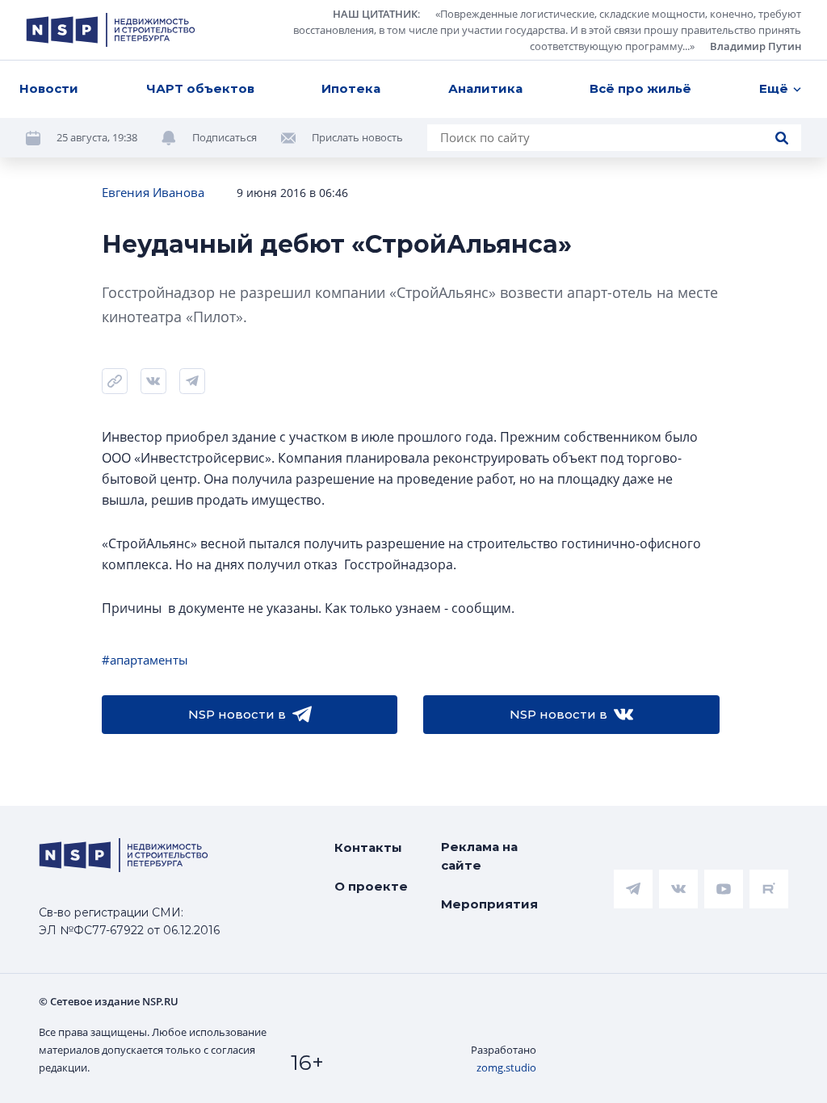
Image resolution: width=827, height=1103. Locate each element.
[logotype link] (110, 30)
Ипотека (350, 88)
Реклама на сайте (479, 856)
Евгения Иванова (153, 192)
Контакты (368, 847)
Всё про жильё (640, 88)
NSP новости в (237, 714)
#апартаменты (145, 660)
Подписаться (224, 137)
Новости (48, 88)
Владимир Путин (755, 46)
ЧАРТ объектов (200, 88)
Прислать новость (357, 137)
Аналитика (485, 88)
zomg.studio (506, 1067)
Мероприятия (489, 904)
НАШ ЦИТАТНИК (375, 13)
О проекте (371, 886)
